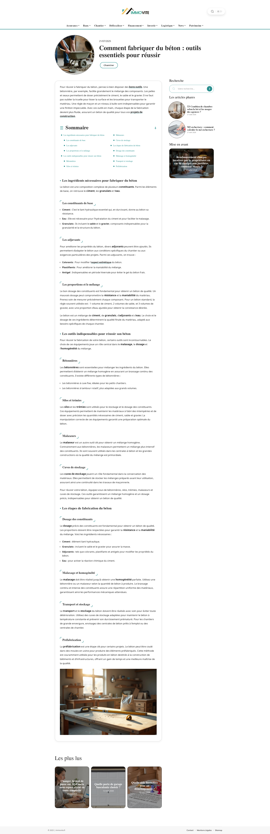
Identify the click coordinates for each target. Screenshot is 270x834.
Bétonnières (71, 161)
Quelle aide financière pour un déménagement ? (144, 785)
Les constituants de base (75, 140)
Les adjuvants (71, 145)
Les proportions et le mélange (78, 150)
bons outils (135, 87)
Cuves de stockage (123, 140)
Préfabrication (121, 166)
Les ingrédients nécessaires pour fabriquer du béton (84, 135)
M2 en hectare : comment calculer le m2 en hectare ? (201, 128)
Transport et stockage (124, 161)
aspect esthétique (101, 262)
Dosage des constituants (125, 150)
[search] (212, 11)
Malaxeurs (120, 135)
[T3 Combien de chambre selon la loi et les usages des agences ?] (176, 110)
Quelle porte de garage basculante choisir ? (108, 785)
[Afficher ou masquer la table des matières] (122, 128)
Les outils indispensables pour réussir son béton (82, 156)
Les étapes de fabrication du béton (126, 145)
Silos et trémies (72, 166)
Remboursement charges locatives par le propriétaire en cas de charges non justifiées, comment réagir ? (191, 161)
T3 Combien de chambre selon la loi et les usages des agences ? (199, 109)
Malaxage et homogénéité (126, 156)
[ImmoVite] (135, 11)
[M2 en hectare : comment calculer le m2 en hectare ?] (176, 129)
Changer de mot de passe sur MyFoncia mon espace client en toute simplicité (72, 785)
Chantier (109, 65)
